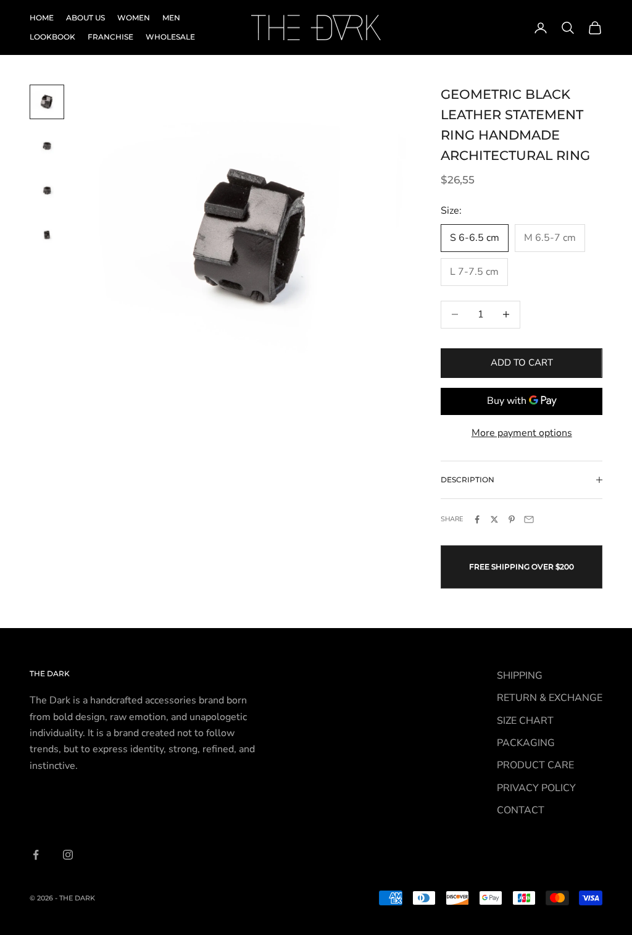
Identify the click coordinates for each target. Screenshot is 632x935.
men (171, 17)
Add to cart (522, 362)
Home (42, 17)
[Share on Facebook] (477, 519)
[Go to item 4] (47, 235)
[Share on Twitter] (494, 519)
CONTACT (520, 810)
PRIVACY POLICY (536, 788)
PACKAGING (526, 743)
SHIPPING (520, 675)
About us (85, 17)
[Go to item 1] (47, 102)
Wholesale (170, 36)
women (133, 17)
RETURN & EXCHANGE (549, 698)
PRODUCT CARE (535, 765)
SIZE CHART (525, 720)
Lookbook (52, 36)
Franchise (110, 36)
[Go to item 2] (47, 146)
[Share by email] (529, 519)
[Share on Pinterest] (512, 519)
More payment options (522, 433)
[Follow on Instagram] (68, 855)
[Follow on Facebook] (36, 855)
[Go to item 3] (47, 191)
